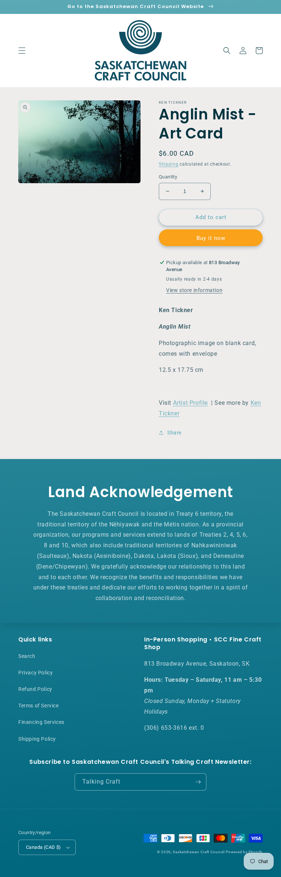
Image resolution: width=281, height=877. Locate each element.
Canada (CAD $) (43, 847)
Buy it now (210, 238)
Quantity (168, 177)
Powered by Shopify (244, 852)
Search (26, 656)
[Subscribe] (198, 782)
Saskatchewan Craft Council (198, 852)
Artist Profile (190, 402)
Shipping (169, 164)
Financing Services (41, 722)
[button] (22, 50)
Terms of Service (38, 705)
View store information (194, 290)
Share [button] (174, 433)
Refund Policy (35, 689)
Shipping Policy (37, 739)
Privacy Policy (35, 673)
